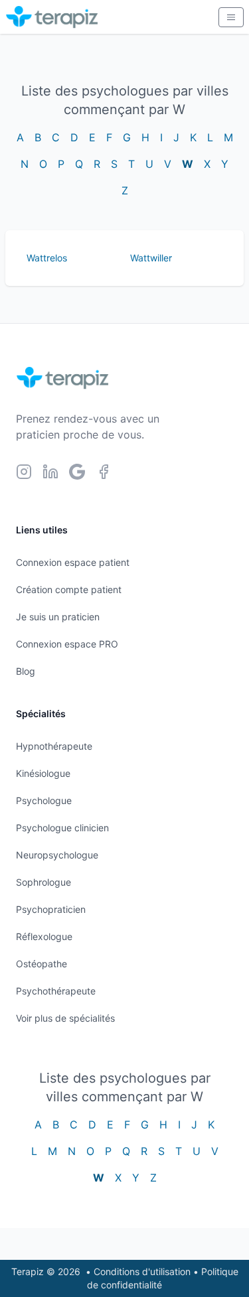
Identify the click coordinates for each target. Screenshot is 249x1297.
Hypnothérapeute (54, 746)
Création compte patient (69, 589)
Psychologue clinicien (62, 827)
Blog (25, 671)
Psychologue (44, 800)
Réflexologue (44, 936)
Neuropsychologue (57, 854)
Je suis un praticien (58, 616)
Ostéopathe (41, 963)
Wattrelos (47, 257)
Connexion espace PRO (67, 643)
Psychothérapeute (56, 990)
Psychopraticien (51, 909)
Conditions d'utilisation (142, 1271)
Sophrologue (43, 882)
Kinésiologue (43, 773)
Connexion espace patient (72, 562)
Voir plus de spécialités (65, 1018)
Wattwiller (151, 257)
